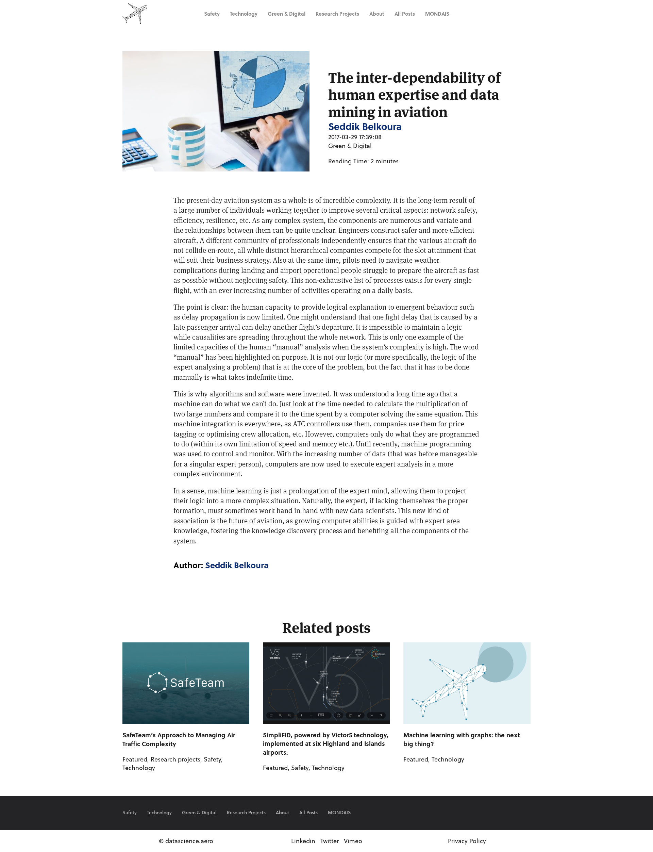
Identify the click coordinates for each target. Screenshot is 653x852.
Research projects (337, 13)
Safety (212, 13)
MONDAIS (437, 13)
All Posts (405, 13)
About (376, 13)
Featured (134, 759)
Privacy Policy (467, 841)
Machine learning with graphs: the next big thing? (461, 739)
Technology (243, 13)
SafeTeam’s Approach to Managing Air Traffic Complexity (178, 739)
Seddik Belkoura (237, 565)
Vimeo (353, 841)
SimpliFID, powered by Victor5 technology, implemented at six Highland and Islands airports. (325, 743)
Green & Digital (286, 13)
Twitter (329, 841)
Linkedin (303, 841)
